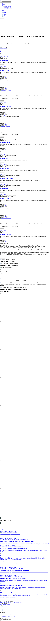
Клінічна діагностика (7, 7)
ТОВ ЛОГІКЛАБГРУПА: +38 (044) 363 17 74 (9, 616)
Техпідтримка (4, 9)
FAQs (3, 10)
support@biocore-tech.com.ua (5, 604)
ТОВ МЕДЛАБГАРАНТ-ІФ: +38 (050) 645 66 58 (10, 615)
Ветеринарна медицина (8, 8)
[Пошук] (1, 1)
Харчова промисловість (8, 6)
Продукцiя (4, 5)
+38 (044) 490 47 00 (3, 602)
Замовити (2, 77)
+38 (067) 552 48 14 (10, 602)
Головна (3, 3)
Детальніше (6, 64)
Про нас (3, 4)
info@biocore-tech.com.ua (18, 602)
